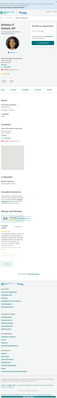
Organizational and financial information (14, 371)
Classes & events (6, 320)
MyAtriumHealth (6, 317)
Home (1, 18)
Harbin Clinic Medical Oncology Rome (11, 58)
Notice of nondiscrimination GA (29, 394)
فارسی (18, 385)
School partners (6, 362)
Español (3, 385)
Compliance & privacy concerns (11, 301)
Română (40, 385)
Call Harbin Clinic (6, 295)
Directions (4, 64)
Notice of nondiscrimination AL (44, 394)
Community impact (7, 359)
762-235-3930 (7, 67)
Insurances (38, 89)
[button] (28, 396)
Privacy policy (4, 394)
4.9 (9, 73)
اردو (6, 387)
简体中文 (14, 385)
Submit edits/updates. (33, 274)
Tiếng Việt (10, 387)
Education (4, 342)
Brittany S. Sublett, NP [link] (22, 18)
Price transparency (7, 326)
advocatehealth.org (7, 307)
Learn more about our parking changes (12, 7)
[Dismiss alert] (56, 1)
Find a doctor (9, 18)
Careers (3, 339)
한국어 (36, 385)
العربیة (7, 385)
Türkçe (3, 387)
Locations (13, 89)
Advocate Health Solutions (9, 345)
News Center (5, 356)
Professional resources (8, 336)
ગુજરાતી (22, 385)
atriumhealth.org (6, 304)
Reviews (49, 89)
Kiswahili (50, 385)
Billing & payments (7, 323)
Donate (3, 368)
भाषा (33, 385)
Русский (45, 385)
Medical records (6, 329)
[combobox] (43, 31)
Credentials (25, 89)
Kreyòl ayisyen (28, 385)
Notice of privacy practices (15, 394)
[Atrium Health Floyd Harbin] (13, 13)
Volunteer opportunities (8, 365)
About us (4, 353)
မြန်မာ (10, 385)
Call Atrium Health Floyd (9, 292)
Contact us (4, 298)
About (3, 89)
